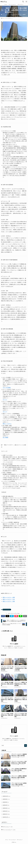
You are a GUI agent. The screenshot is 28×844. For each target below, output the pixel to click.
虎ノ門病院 (5, 437)
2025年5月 (6, 802)
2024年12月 (6, 817)
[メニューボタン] (26, 1)
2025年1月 (6, 814)
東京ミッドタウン (7, 423)
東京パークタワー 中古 (9, 599)
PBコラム (4, 1)
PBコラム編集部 (14, 643)
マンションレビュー (6, 14)
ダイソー (5, 411)
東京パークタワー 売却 (9, 601)
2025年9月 (6, 799)
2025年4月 (6, 805)
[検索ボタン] (23, 1)
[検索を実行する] (25, 745)
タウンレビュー (8, 826)
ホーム (6, 839)
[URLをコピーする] (25, 616)
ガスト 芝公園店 (7, 387)
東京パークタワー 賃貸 (9, 597)
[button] (3, 616)
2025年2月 (6, 811)
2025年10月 (6, 796)
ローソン (5, 399)
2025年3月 (6, 808)
